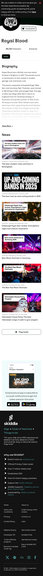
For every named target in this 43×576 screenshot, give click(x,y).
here (34, 12)
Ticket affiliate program (10, 540)
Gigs (6, 428)
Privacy (7, 517)
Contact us (26, 517)
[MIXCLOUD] (21, 558)
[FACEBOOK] (35, 558)
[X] (7, 558)
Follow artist (30, 29)
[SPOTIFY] (14, 558)
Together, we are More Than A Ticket (23, 488)
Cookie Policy (9, 521)
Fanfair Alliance (25, 483)
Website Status (10, 530)
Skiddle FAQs (27, 535)
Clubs (15, 428)
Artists (30, 24)
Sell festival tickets (29, 539)
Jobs (23, 521)
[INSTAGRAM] (28, 558)
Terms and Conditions (8, 511)
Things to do (11, 432)
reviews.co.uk (28, 459)
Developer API (9, 535)
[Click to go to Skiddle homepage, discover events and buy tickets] (11, 419)
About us (25, 505)
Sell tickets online (29, 530)
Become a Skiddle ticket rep (11, 547)
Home (23, 24)
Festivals (27, 428)
